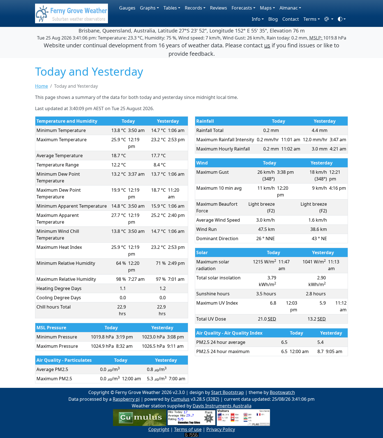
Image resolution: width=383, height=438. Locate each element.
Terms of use (188, 429)
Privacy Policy (220, 429)
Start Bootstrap (227, 392)
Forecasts (242, 8)
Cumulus (180, 399)
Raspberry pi (126, 399)
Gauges (127, 8)
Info (256, 19)
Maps (266, 8)
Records (193, 8)
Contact (290, 19)
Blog (273, 19)
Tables (170, 8)
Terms (310, 19)
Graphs (148, 8)
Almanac (289, 8)
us (267, 45)
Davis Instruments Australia (222, 406)
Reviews (218, 8)
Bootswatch (282, 392)
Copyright (158, 429)
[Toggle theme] (342, 19)
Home (41, 86)
